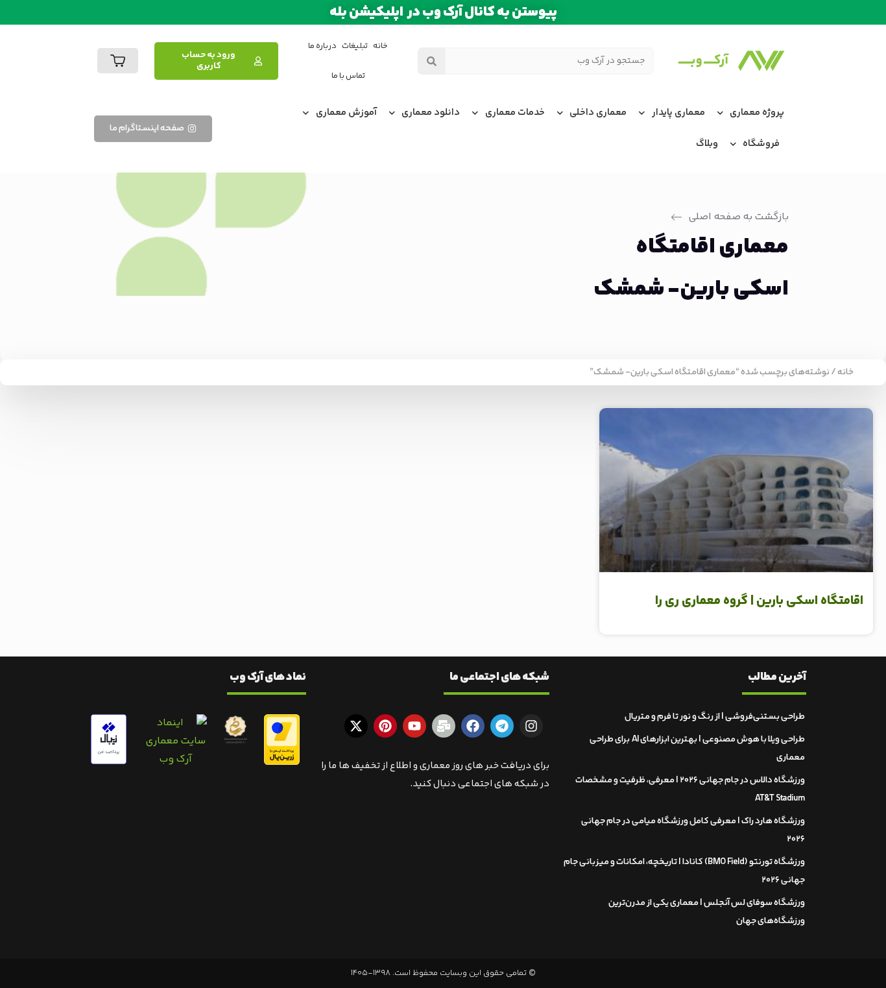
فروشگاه (761, 143)
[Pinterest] (385, 726)
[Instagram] (531, 726)
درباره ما (322, 46)
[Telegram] (502, 726)
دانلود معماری (430, 112)
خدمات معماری (515, 112)
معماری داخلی (598, 112)
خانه (380, 46)
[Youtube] (414, 726)
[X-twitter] (356, 726)
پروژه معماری (757, 112)
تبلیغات (355, 46)
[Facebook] (473, 726)
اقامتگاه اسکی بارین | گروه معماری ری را (759, 601)
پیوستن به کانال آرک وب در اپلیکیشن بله (443, 12)
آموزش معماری (346, 112)
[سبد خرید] (117, 60)
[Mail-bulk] (443, 726)
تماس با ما (348, 75)
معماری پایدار (678, 112)
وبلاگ (707, 143)
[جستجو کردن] (431, 61)
